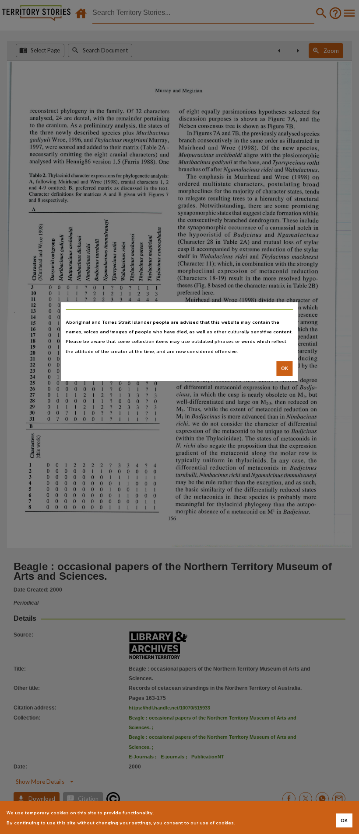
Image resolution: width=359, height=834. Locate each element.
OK (285, 368)
